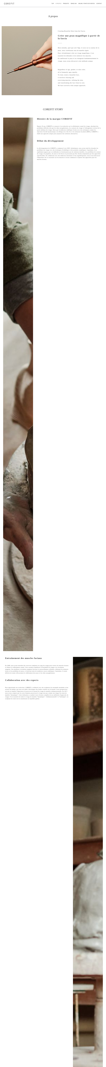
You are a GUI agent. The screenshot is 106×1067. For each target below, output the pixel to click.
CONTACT (99, 3)
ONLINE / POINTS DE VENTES (86, 3)
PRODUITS (66, 3)
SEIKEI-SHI (74, 3)
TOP (52, 3)
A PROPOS (58, 3)
